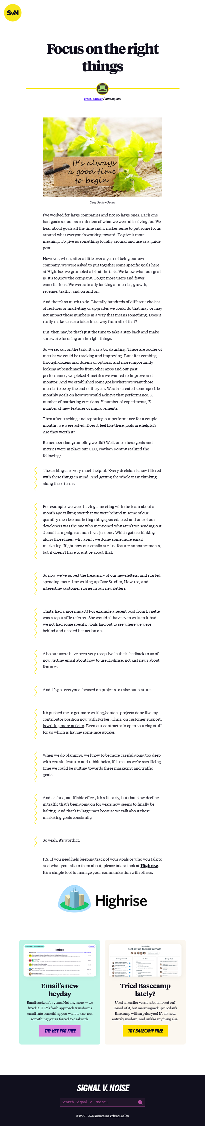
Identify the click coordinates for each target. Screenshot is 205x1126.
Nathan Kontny (113, 448)
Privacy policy (119, 1115)
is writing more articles (63, 725)
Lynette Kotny (93, 99)
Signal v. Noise (13, 12)
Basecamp (101, 1115)
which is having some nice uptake (84, 732)
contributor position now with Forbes (76, 719)
